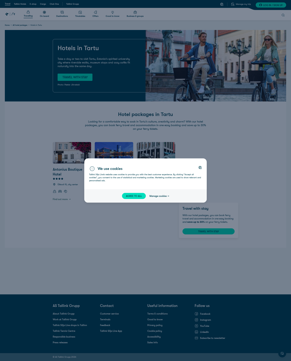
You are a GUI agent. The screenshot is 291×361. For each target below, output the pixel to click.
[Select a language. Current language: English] (200, 167)
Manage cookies (158, 196)
